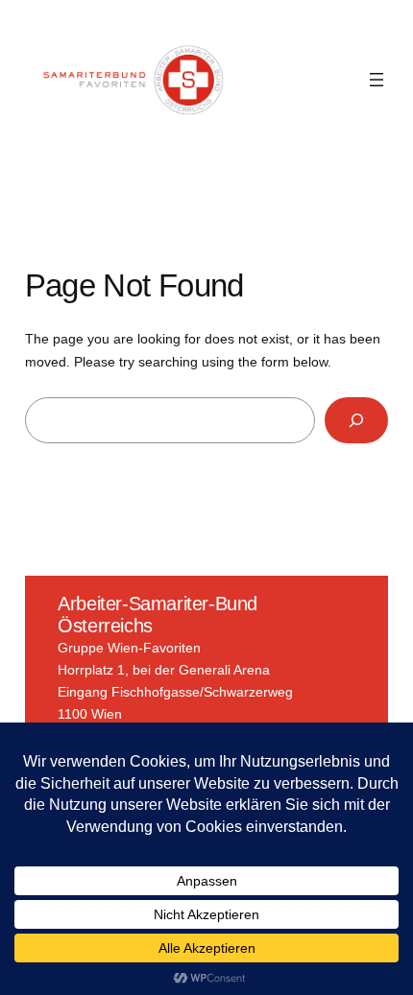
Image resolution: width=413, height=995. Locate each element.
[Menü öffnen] (376, 79)
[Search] (357, 419)
